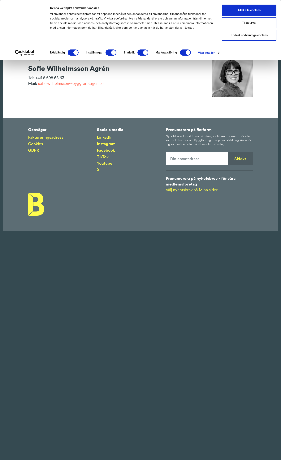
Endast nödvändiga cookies (249, 35)
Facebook (106, 150)
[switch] (111, 52)
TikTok (103, 156)
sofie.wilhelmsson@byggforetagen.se (70, 83)
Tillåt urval (249, 22)
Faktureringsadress (45, 137)
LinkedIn (105, 137)
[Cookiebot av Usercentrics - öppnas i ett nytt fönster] (24, 53)
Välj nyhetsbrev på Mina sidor (192, 189)
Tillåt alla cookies (249, 10)
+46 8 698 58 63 (49, 77)
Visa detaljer (206, 52)
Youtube (104, 163)
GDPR (33, 150)
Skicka (240, 158)
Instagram (106, 143)
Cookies (35, 143)
